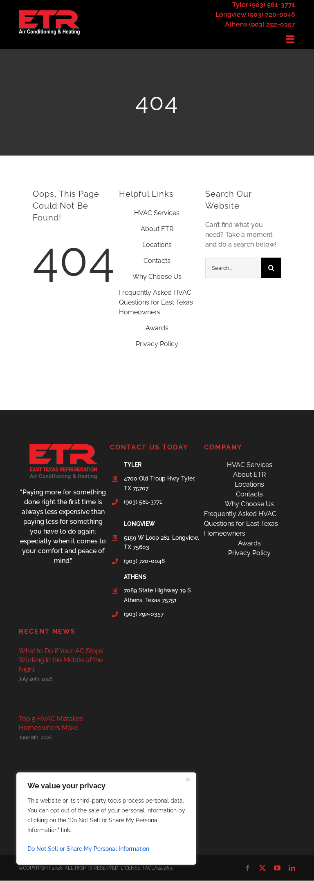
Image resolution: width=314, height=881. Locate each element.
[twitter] (262, 868)
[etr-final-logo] (49, 13)
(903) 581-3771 (143, 501)
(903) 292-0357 (144, 614)
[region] (106, 818)
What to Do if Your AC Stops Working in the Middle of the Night (61, 660)
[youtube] (277, 868)
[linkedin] (292, 868)
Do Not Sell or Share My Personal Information (88, 848)
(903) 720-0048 (144, 561)
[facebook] (247, 868)
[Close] (188, 779)
